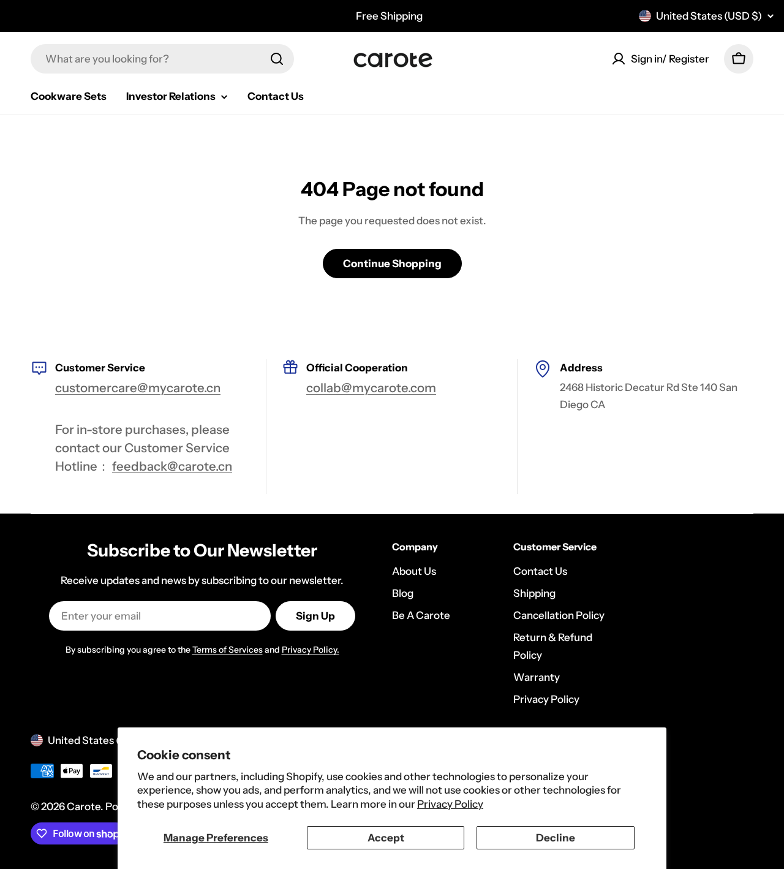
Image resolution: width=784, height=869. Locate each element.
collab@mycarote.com (371, 387)
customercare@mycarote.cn (138, 387)
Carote (83, 806)
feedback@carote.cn (172, 466)
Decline (555, 838)
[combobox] (162, 59)
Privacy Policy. (310, 649)
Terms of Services (227, 649)
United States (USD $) (709, 16)
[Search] (277, 58)
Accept (386, 838)
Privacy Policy (450, 804)
